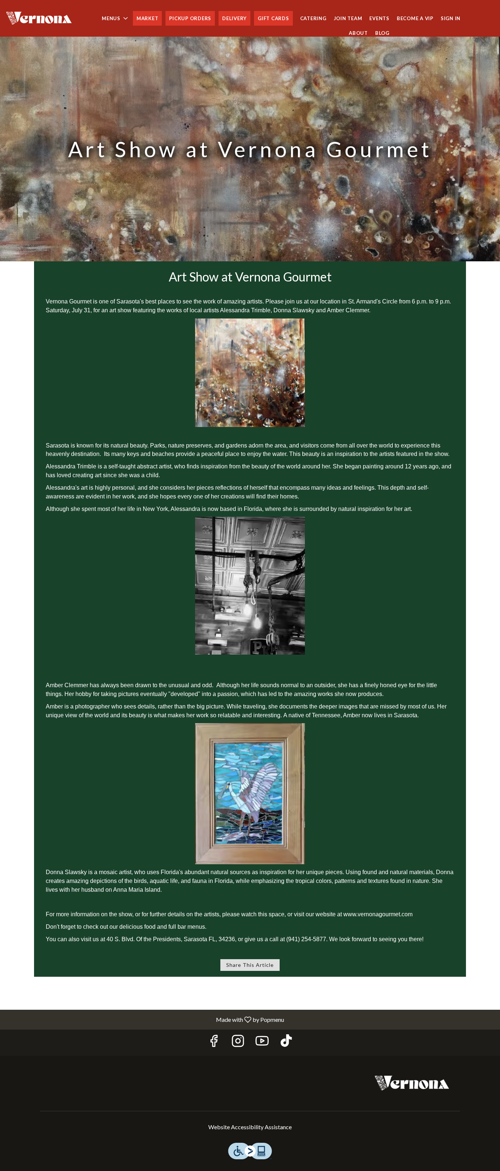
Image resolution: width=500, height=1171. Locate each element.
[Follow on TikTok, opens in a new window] (286, 1042)
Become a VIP (415, 18)
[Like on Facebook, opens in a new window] (213, 1042)
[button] (115, 18)
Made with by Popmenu (144, 1019)
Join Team (348, 18)
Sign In (450, 18)
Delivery (234, 18)
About (358, 33)
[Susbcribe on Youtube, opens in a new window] (262, 1042)
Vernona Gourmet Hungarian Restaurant (411, 1083)
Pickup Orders (190, 18)
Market (147, 18)
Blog (382, 33)
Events (379, 18)
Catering (313, 18)
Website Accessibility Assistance (250, 1126)
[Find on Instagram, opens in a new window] (238, 1042)
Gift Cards (273, 18)
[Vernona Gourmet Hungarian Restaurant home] (39, 18)
